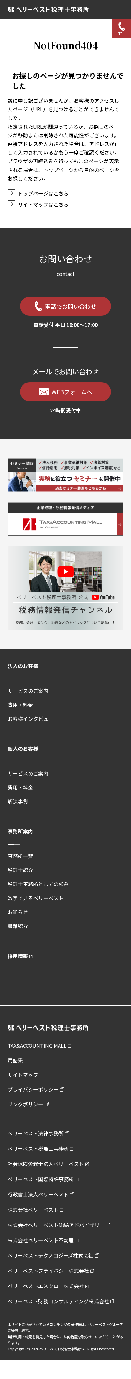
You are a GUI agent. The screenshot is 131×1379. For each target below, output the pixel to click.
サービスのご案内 (28, 690)
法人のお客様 (23, 666)
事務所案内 (20, 831)
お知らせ (18, 912)
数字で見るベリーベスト (36, 898)
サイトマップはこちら (43, 204)
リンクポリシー (25, 1104)
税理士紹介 (20, 870)
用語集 (15, 1060)
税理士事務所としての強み (38, 884)
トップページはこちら (43, 193)
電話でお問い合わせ (70, 306)
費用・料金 (20, 704)
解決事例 (18, 801)
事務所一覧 (20, 856)
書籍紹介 (18, 926)
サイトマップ (23, 1075)
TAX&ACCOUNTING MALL (37, 1045)
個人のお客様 (23, 748)
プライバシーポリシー (33, 1089)
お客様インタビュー (30, 718)
